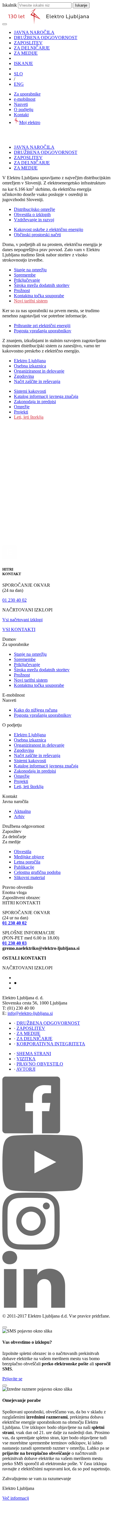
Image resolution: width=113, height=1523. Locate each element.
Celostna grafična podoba (37, 872)
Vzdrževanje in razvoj (34, 219)
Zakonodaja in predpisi (35, 401)
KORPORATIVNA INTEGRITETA (51, 1043)
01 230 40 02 (14, 600)
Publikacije (24, 867)
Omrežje (22, 406)
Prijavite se (12, 1378)
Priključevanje (27, 280)
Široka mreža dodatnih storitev (42, 285)
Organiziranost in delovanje (39, 371)
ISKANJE (23, 63)
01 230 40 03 (14, 943)
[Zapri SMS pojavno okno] (4, 1327)
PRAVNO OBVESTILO (40, 1063)
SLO (18, 73)
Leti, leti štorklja (28, 417)
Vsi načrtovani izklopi (22, 619)
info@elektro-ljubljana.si (30, 1013)
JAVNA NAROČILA (34, 32)
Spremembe (25, 274)
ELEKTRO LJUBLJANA (32, 978)
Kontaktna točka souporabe (39, 295)
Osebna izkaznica (30, 365)
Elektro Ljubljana (30, 360)
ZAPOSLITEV (28, 42)
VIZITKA (26, 1058)
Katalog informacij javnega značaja (46, 396)
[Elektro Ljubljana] (48, 22)
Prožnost (22, 290)
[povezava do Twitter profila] (31, 1248)
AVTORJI (25, 1069)
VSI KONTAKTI (18, 629)
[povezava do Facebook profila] (31, 1131)
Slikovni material (29, 877)
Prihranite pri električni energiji (42, 325)
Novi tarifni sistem (31, 300)
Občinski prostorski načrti (37, 234)
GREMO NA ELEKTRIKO (33, 988)
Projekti (21, 411)
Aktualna (22, 811)
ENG (19, 84)
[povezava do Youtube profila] (42, 1189)
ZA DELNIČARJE (32, 47)
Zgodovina (24, 376)
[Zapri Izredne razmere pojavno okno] (4, 1385)
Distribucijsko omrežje (34, 209)
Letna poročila (27, 861)
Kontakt (21, 114)
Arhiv (19, 816)
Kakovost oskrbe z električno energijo (48, 229)
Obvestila (22, 851)
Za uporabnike (27, 94)
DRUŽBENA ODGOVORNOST (45, 37)
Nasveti (21, 104)
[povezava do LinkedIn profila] (33, 1306)
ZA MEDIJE (26, 53)
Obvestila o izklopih (32, 214)
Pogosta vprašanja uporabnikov (42, 330)
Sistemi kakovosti (30, 391)
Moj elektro (29, 122)
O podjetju (23, 109)
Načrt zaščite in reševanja (37, 381)
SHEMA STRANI (34, 1053)
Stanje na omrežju (30, 269)
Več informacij (15, 1498)
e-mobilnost (24, 99)
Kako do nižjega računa (35, 710)
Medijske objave (29, 856)
